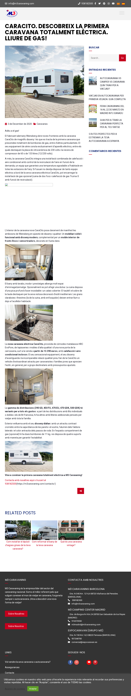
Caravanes (42, 124)
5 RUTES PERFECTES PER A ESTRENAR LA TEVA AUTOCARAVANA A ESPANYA (104, 137)
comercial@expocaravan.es (84, 642)
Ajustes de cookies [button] (15, 688)
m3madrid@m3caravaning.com (86, 624)
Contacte (9, 673)
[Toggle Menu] (121, 12)
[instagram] (77, 662)
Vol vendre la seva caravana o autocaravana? (27, 662)
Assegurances (12, 667)
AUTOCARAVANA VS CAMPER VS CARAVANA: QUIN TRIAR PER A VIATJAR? (112, 83)
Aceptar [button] (33, 689)
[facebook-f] (71, 662)
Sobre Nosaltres (16, 613)
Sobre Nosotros (16, 626)
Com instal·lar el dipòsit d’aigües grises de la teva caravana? (18, 545)
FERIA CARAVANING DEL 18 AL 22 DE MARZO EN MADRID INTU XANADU (112, 109)
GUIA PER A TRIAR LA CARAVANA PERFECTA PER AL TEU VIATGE (111, 123)
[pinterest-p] (96, 662)
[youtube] (89, 662)
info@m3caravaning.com (21, 3)
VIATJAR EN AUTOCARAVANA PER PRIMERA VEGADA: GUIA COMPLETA (107, 97)
